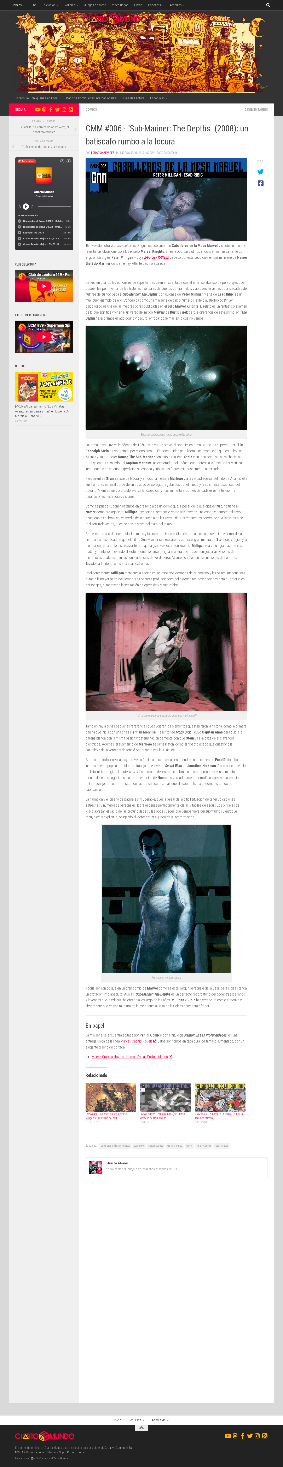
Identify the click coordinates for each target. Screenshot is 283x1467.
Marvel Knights (174, 1145)
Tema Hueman (61, 1458)
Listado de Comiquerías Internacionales (89, 98)
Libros (138, 5)
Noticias (69, 5)
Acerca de (159, 1420)
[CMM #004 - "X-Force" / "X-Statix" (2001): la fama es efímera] (220, 1097)
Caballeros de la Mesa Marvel (115, 1145)
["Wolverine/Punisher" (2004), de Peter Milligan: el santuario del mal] (111, 1097)
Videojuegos (120, 5)
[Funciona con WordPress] (32, 1458)
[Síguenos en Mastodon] (44, 109)
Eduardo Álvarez (102, 152)
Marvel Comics (155, 1145)
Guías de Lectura (133, 98)
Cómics (17, 5)
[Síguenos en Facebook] (50, 109)
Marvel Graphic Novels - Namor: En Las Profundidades (130, 1057)
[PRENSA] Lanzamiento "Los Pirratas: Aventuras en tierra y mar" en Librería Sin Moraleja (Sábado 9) (42, 411)
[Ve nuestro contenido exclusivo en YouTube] (37, 109)
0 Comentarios (256, 110)
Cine (33, 5)
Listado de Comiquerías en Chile (36, 98)
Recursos (135, 1420)
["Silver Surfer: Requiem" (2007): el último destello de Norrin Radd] (165, 1097)
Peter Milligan (222, 1145)
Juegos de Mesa (95, 5)
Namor (189, 1145)
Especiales (157, 98)
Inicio (117, 1420)
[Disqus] (177, 1238)
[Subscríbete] (70, 109)
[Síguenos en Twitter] (57, 109)
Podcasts (154, 5)
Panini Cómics (204, 1145)
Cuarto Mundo (53, 1448)
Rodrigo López (76, 1452)
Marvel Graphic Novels (136, 1041)
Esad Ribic (139, 1145)
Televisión (49, 5)
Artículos (176, 5)
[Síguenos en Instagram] (64, 109)
